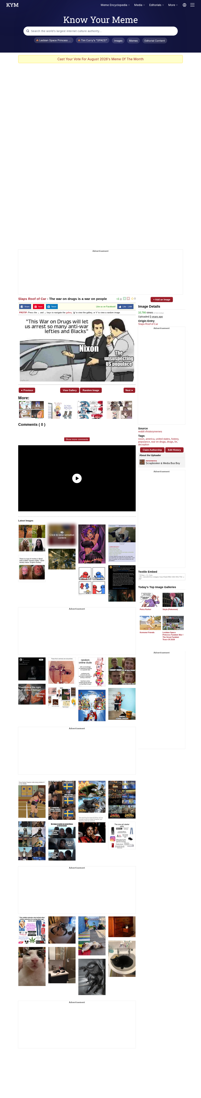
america (150, 439)
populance (144, 441)
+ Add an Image (161, 299)
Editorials (155, 5)
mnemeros (151, 460)
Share (26, 307)
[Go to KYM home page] (12, 5)
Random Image (91, 390)
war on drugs (158, 441)
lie (175, 441)
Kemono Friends (147, 632)
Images (118, 40)
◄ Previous (26, 390)
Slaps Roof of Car (32, 299)
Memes (133, 40)
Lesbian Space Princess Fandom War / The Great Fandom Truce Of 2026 (173, 636)
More (171, 5)
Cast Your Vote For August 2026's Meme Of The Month (100, 59)
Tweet (53, 307)
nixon (141, 439)
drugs (170, 441)
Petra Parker (145, 609)
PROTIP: (23, 312)
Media (138, 5)
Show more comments (77, 439)
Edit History (174, 450)
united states (163, 439)
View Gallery (70, 390)
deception (143, 444)
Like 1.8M (126, 307)
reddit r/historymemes (150, 431)
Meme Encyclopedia (114, 5)
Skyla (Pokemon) (170, 609)
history (174, 439)
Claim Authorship (152, 450)
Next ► (129, 390)
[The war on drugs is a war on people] (77, 349)
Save (40, 307)
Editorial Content (154, 40)
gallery (69, 312)
